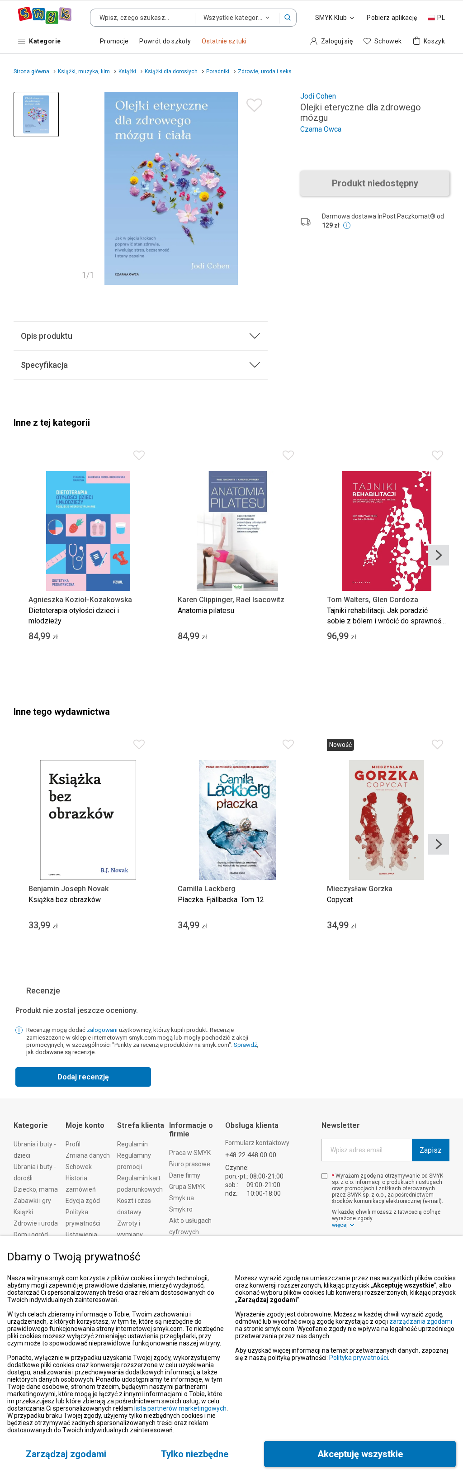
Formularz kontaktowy (257, 1142)
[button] (288, 18)
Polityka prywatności (358, 1357)
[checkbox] (324, 1176)
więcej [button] (340, 1225)
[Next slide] (438, 555)
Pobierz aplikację (392, 17)
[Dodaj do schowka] (252, 103)
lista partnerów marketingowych (180, 1408)
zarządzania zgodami (420, 1321)
